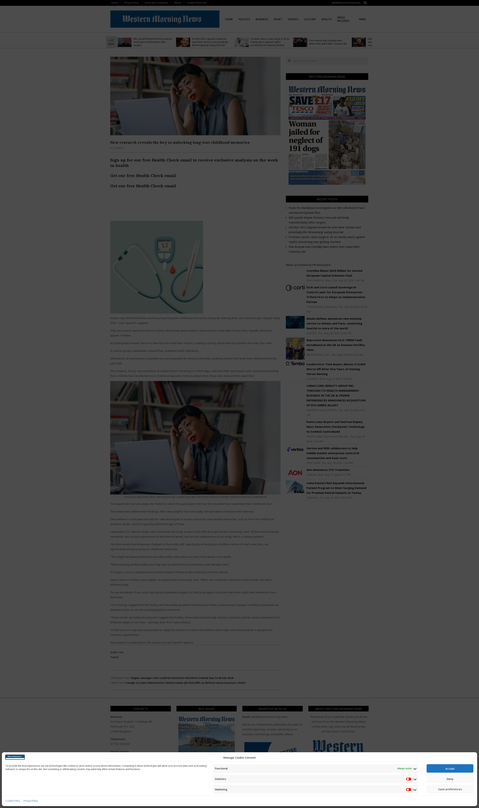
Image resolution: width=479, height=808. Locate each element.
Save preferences (450, 789)
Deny (450, 779)
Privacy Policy (31, 800)
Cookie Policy (13, 800)
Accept (450, 768)
